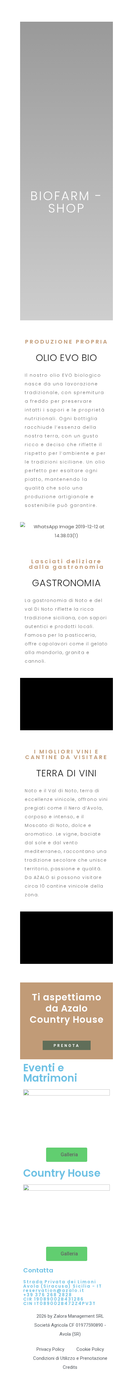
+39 (29, 1295)
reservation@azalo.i (52, 1290)
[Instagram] (47, 1131)
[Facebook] (31, 1131)
